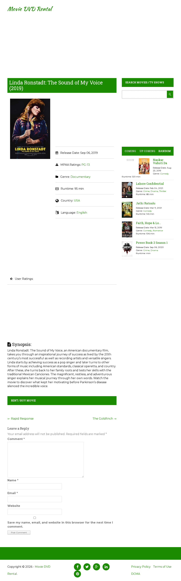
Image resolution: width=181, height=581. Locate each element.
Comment (16, 439)
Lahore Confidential (150, 183)
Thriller (162, 191)
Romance (158, 230)
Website (13, 506)
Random (164, 151)
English (82, 212)
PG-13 (85, 164)
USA (77, 200)
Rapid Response (20, 418)
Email (12, 493)
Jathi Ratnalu (145, 203)
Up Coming (147, 151)
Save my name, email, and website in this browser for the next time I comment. (60, 524)
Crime (146, 191)
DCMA (135, 574)
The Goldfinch (104, 418)
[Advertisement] (90, 42)
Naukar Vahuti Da (160, 161)
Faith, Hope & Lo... (148, 223)
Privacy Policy (141, 566)
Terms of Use (162, 566)
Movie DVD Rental (29, 9)
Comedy (164, 173)
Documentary (80, 176)
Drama (154, 191)
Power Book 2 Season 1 (152, 242)
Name (12, 480)
